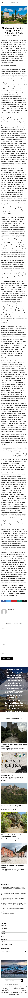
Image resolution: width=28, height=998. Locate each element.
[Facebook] (3, 601)
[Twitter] (8, 601)
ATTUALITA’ (4, 939)
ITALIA (2, 936)
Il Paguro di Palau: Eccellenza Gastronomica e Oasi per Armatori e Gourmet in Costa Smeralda (15, 904)
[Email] (24, 601)
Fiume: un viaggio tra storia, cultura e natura (14, 908)
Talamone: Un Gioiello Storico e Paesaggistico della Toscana (14, 745)
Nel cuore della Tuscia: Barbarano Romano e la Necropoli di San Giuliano (13, 835)
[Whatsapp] (19, 601)
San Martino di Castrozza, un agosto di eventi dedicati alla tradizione (14, 912)
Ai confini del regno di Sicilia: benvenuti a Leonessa (12, 866)
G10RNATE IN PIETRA (7, 775)
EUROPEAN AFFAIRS (6, 944)
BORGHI (15, 35)
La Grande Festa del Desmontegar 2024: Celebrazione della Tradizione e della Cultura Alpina (14, 888)
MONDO (3, 931)
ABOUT (3, 942)
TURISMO (20, 35)
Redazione (11, 609)
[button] (25, 951)
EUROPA (3, 934)
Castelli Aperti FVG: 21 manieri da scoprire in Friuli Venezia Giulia (14, 899)
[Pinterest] (14, 601)
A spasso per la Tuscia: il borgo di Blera (12, 806)
